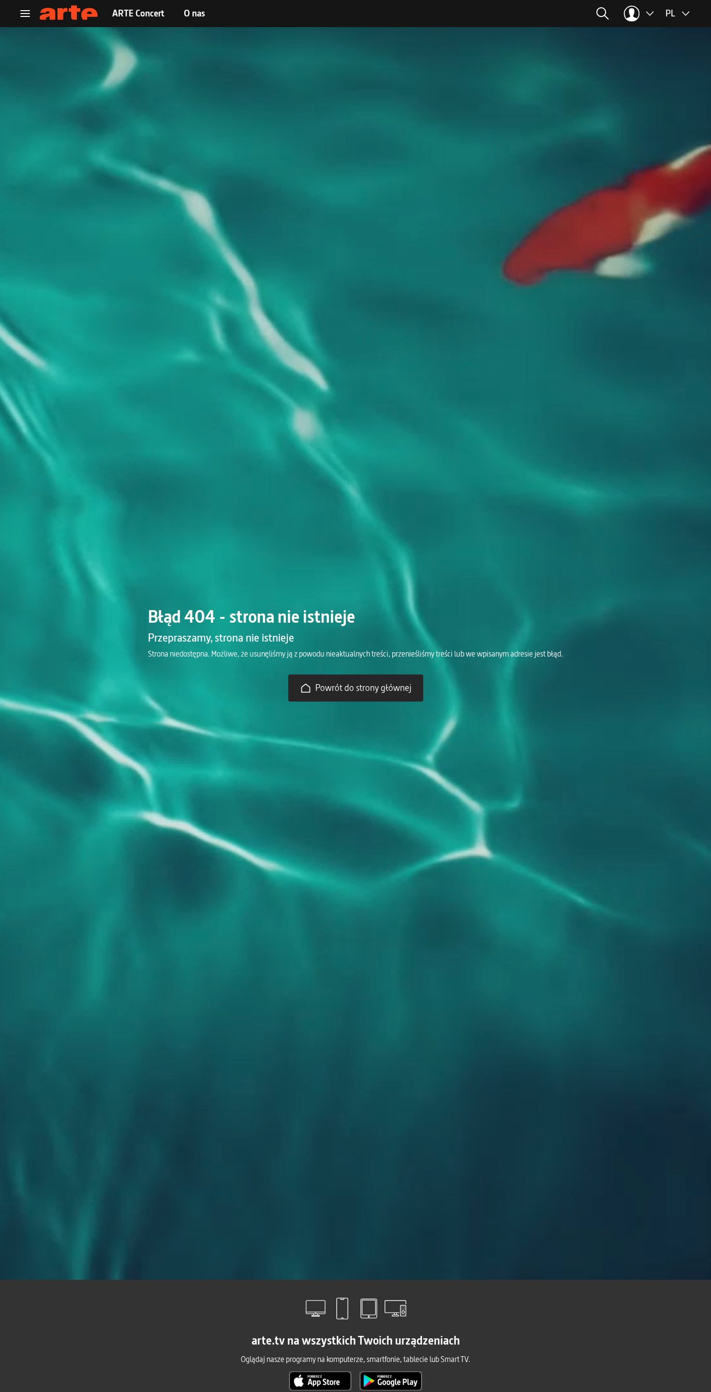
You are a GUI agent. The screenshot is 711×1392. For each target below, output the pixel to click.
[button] (525, 13)
